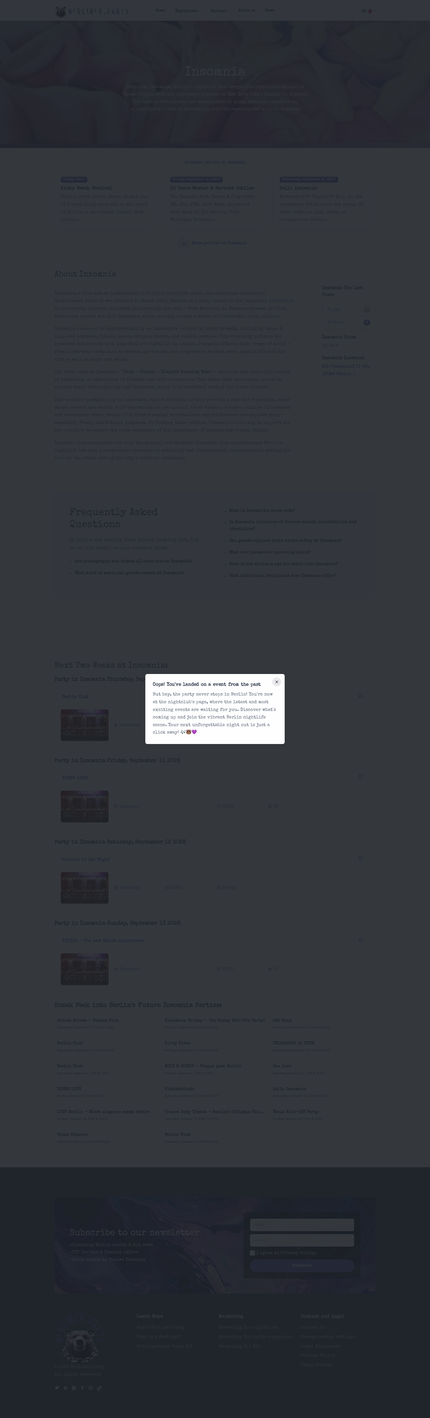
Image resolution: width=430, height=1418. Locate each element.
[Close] (276, 681)
